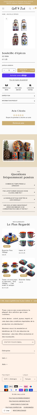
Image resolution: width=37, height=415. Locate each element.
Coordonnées (29, 407)
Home (3, 14)
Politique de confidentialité (19, 401)
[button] (30, 8)
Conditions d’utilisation (19, 404)
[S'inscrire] (32, 342)
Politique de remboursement (19, 398)
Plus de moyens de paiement (18, 80)
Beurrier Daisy (24, 280)
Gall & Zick (21, 394)
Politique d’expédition (14, 407)
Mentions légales (19, 410)
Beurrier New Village (7, 251)
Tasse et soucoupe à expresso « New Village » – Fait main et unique (9, 282)
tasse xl (22, 250)
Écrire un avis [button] (18, 123)
